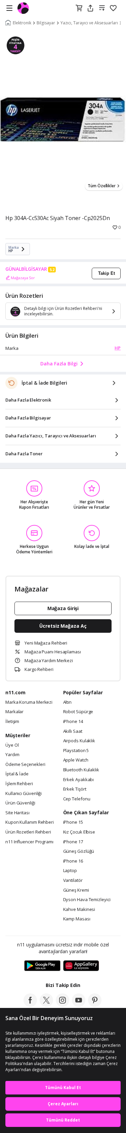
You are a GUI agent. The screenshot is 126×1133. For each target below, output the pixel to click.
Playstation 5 (76, 750)
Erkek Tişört (74, 789)
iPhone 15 (73, 822)
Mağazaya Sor (23, 277)
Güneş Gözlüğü (78, 851)
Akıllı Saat (72, 731)
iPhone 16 (73, 861)
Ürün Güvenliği (20, 803)
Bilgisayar (46, 23)
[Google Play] (42, 966)
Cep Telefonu (76, 799)
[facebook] (30, 1005)
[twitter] (46, 1005)
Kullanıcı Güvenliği (23, 793)
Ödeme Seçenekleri (25, 764)
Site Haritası (17, 813)
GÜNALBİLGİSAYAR (26, 269)
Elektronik (22, 23)
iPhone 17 (73, 842)
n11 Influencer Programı (29, 842)
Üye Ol (11, 745)
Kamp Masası (76, 919)
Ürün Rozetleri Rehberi (28, 832)
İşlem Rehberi (19, 784)
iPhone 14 (73, 721)
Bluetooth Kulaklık (81, 770)
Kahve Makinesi (79, 909)
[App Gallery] (81, 966)
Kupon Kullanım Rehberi (29, 822)
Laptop (70, 870)
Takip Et (106, 273)
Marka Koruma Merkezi (28, 702)
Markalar (14, 712)
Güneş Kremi (76, 890)
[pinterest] (94, 1005)
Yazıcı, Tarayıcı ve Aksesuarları (89, 23)
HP (118, 348)
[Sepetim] (79, 8)
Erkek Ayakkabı (78, 779)
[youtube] (78, 1005)
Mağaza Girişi (63, 608)
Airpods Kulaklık (79, 741)
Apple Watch (75, 760)
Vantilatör (73, 880)
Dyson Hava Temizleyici (87, 899)
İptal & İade (17, 774)
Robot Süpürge (78, 712)
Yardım (12, 754)
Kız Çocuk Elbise (79, 832)
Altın (67, 702)
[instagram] (62, 1005)
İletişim (12, 721)
